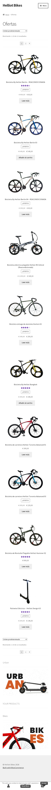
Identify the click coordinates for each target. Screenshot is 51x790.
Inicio (7, 15)
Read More (25, 786)
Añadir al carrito (25, 157)
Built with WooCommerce (13, 767)
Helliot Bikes (12, 5)
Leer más (25, 101)
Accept (44, 783)
